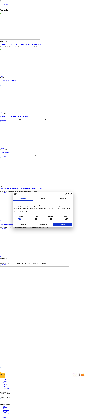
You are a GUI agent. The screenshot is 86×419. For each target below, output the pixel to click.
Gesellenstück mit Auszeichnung (9, 260)
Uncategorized (3, 40)
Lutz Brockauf (3, 48)
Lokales (1, 184)
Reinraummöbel (6, 411)
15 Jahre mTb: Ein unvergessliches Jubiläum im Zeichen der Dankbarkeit (20, 44)
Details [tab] (43, 198)
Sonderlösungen (6, 413)
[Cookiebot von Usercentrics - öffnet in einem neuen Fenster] (66, 194)
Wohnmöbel (5, 408)
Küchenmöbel (6, 410)
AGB (4, 386)
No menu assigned (7, 4)
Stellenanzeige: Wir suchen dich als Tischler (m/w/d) (14, 116)
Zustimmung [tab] (23, 198)
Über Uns (2, 76)
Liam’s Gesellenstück (5, 152)
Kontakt (5, 384)
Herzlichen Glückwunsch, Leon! (9, 80)
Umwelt (1, 220)
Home (4, 406)
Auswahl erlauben (43, 224)
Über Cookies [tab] (63, 198)
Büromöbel (5, 407)
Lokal (1, 112)
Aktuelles (5, 383)
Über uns (5, 381)
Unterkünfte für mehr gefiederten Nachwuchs (12, 224)
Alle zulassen (62, 224)
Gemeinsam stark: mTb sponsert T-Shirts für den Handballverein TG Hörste (21, 188)
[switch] (35, 219)
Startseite (5, 379)
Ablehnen (23, 224)
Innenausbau (5, 412)
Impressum (5, 390)
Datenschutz (6, 388)
